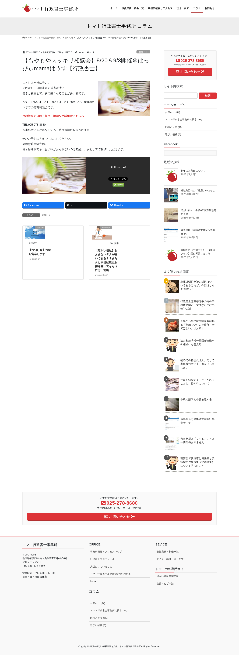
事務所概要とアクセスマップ (106, 551)
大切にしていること (101, 566)
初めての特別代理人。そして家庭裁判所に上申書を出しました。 (197, 364)
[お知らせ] (35, 232)
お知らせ (143, 52)
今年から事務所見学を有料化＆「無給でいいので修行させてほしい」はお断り (197, 324)
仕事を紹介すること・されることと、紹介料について (197, 381)
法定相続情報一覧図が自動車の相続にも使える (197, 342)
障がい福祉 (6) (173, 134)
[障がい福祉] (102, 232)
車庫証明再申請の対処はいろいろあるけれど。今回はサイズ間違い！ (197, 285)
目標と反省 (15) (173, 127)
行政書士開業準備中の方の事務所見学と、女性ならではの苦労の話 (197, 305)
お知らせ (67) (172, 112)
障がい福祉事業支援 (168, 576)
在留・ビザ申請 (165, 583)
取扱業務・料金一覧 (168, 551)
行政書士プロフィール (102, 559)
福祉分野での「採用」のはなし (198, 190)
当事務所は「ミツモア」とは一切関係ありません (197, 440)
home (93, 581)
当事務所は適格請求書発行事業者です (197, 421)
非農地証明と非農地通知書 (196, 399)
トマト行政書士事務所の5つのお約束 (110, 573)
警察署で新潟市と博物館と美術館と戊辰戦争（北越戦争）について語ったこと (197, 462)
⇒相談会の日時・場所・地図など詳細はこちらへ (53, 115)
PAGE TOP (230, 632)
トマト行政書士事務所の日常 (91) (183, 119)
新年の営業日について (193, 170)
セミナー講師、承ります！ (171, 559)
